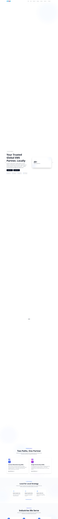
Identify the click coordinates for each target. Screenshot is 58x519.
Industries (34, 1)
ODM (30, 1)
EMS (28, 1)
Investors (41, 1)
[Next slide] (52, 162)
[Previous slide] (5, 162)
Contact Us (45, 1)
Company (38, 1)
